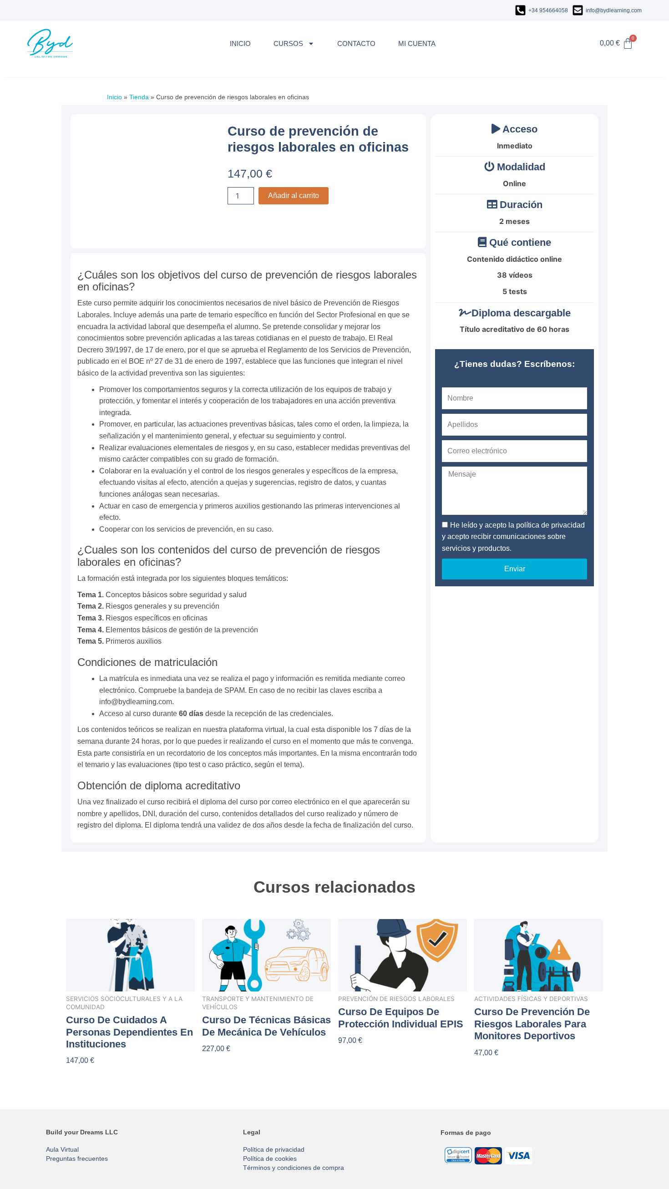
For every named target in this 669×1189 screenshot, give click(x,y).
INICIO (240, 43)
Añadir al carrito (293, 195)
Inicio (114, 97)
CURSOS (288, 43)
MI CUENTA (417, 43)
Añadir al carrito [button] (92, 1075)
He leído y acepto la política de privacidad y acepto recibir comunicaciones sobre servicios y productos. (513, 536)
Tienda (139, 97)
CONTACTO (356, 43)
